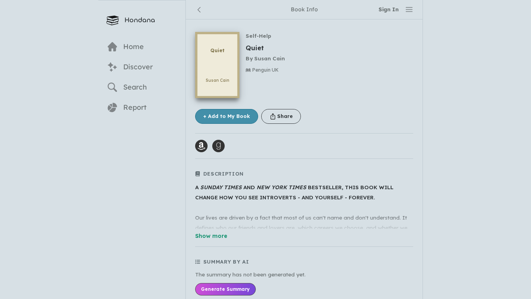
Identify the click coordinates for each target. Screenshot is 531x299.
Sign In (389, 9)
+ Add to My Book (226, 116)
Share (285, 116)
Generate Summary (225, 289)
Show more (211, 235)
